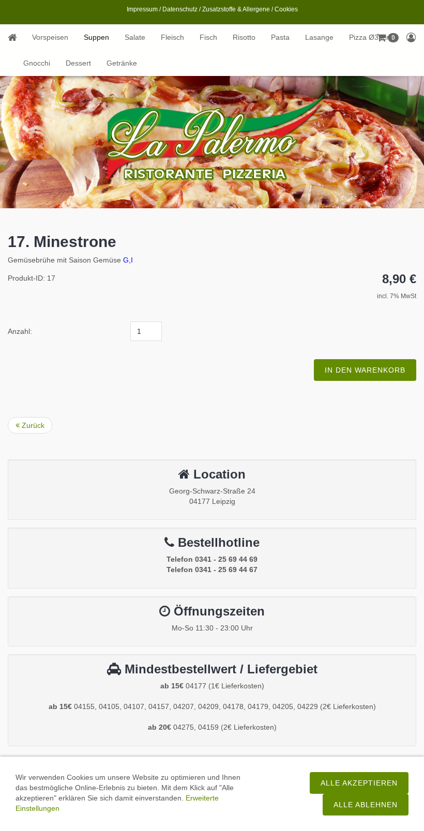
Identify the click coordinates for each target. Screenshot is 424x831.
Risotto (244, 37)
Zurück (32, 425)
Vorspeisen (50, 37)
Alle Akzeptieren (359, 783)
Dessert (78, 63)
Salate (135, 37)
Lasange (319, 37)
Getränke (122, 63)
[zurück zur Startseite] (16, 37)
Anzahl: (20, 331)
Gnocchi (36, 63)
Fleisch (172, 37)
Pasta (280, 37)
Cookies (286, 9)
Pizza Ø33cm (370, 37)
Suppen (96, 37)
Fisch (208, 37)
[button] (411, 37)
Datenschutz (180, 9)
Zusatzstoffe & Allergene (236, 9)
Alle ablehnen (366, 805)
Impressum (142, 9)
